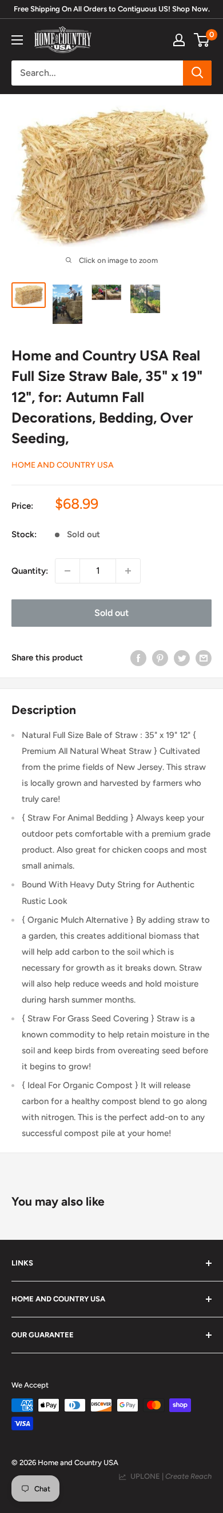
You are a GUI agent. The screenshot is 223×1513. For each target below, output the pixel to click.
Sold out (111, 612)
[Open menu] (17, 39)
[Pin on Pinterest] (160, 658)
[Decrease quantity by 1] (67, 571)
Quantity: (29, 571)
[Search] (197, 73)
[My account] (179, 40)
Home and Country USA (62, 465)
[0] (202, 40)
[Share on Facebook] (138, 658)
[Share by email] (204, 658)
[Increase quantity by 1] (128, 571)
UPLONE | (169, 1476)
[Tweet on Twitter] (182, 658)
